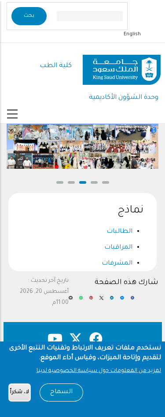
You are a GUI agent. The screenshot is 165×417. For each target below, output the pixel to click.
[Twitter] (101, 301)
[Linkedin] (112, 301)
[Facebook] (132, 301)
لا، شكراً (19, 392)
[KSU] (121, 66)
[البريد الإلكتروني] (70, 301)
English (132, 34)
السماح (61, 392)
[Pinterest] (91, 301)
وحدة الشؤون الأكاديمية (123, 98)
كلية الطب (56, 66)
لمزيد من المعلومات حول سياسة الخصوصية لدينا (99, 371)
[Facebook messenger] (122, 301)
